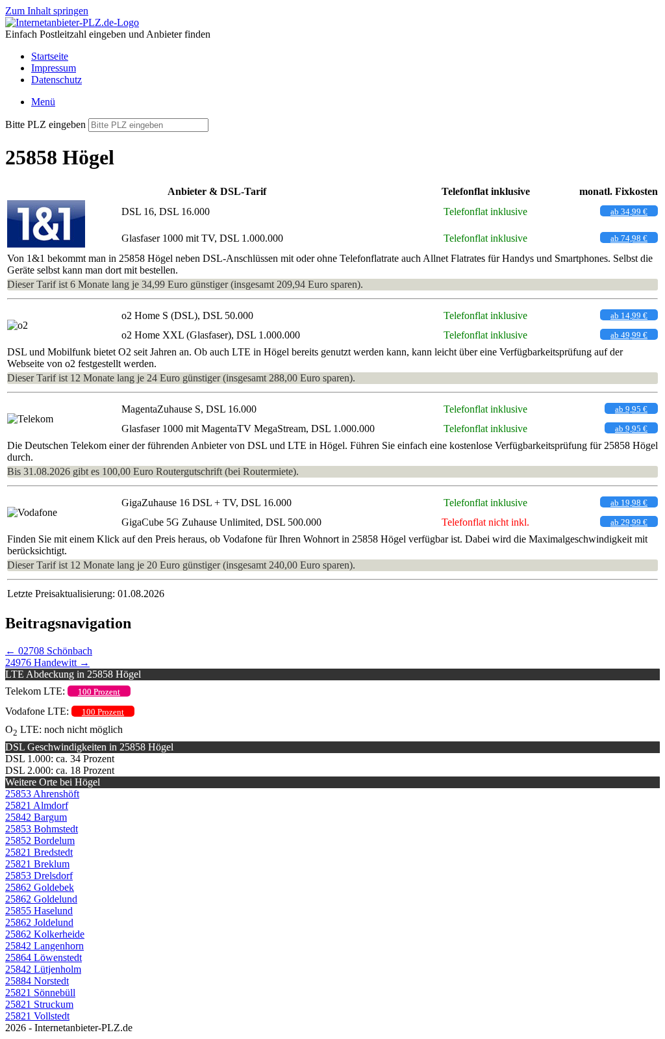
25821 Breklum (37, 863)
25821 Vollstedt (37, 1015)
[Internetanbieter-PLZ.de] (72, 22)
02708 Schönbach (48, 650)
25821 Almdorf (36, 805)
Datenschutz (56, 79)
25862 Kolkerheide (44, 934)
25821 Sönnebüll (40, 992)
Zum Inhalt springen (46, 10)
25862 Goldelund (41, 898)
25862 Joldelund (39, 922)
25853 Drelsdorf (39, 875)
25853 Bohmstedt (41, 828)
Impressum (53, 67)
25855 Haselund (39, 910)
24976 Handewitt (47, 662)
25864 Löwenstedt (43, 957)
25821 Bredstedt (39, 852)
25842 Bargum (36, 817)
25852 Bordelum (40, 840)
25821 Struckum (39, 1004)
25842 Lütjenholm (43, 969)
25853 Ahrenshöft (42, 793)
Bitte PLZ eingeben (45, 124)
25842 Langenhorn (44, 945)
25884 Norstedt (37, 980)
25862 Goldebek (39, 887)
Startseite (49, 56)
